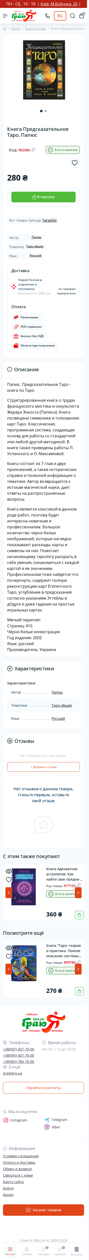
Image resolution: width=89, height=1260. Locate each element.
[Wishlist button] (74, 163)
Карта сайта (13, 1181)
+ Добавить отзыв (44, 767)
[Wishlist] (9, 880)
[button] (41, 109)
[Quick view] (9, 871)
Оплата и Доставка (19, 1161)
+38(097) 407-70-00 (18, 1048)
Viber (56, 1126)
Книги (15, 28)
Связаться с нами (18, 1174)
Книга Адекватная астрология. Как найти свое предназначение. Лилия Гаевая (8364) (64, 873)
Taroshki (49, 220)
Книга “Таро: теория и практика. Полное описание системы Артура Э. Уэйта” (63, 950)
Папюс (37, 237)
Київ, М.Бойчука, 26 (59, 4)
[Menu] (5, 16)
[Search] (72, 15)
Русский (36, 255)
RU (60, 16)
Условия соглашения (21, 1155)
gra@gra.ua (12, 1072)
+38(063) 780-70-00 (18, 1060)
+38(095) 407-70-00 (18, 1054)
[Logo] (24, 16)
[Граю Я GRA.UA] (43, 1021)
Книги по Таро (35, 28)
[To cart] (77, 914)
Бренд (8, 1187)
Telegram (59, 1119)
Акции (8, 1193)
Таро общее (35, 246)
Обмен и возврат (17, 1168)
